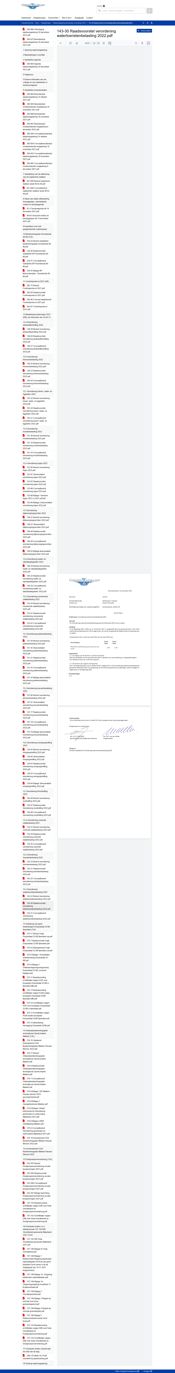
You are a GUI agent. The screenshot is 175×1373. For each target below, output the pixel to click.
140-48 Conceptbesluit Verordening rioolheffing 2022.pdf (37, 813)
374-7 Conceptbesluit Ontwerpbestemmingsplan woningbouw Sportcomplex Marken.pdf (34, 1083)
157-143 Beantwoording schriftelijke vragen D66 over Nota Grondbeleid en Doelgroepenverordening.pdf (37, 1207)
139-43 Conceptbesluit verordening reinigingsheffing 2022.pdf (35, 776)
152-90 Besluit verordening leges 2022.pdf (36, 468)
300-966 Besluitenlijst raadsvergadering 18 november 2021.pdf (36, 117)
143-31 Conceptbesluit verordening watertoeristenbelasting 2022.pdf (36, 916)
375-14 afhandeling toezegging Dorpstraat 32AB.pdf (36, 1024)
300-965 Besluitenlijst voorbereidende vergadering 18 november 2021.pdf (36, 107)
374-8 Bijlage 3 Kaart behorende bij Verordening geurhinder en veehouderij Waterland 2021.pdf (34, 1112)
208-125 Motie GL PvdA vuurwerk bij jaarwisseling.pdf (35, 1357)
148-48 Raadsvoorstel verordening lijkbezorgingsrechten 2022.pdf (37, 534)
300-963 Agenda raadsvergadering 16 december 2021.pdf (36, 67)
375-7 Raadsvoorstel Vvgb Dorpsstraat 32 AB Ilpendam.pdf (36, 942)
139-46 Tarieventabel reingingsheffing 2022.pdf (34, 758)
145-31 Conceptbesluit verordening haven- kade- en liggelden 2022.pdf (35, 421)
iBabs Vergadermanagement (126, 1371)
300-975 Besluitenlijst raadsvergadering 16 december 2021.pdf (36, 42)
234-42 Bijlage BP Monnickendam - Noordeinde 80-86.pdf (36, 273)
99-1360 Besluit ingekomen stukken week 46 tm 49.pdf (36, 182)
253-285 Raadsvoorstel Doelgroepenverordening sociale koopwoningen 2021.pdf (36, 1176)
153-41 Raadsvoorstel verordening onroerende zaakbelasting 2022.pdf (34, 616)
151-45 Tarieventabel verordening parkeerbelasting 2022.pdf (35, 651)
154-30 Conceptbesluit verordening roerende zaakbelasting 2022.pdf (34, 847)
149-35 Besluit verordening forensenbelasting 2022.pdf (36, 365)
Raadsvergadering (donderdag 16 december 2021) (69, 23)
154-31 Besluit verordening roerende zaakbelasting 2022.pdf (36, 828)
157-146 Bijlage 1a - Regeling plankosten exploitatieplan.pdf (37, 1275)
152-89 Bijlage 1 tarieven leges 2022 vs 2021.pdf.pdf (35, 497)
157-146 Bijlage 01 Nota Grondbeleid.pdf (35, 1250)
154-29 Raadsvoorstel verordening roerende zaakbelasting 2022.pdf (34, 837)
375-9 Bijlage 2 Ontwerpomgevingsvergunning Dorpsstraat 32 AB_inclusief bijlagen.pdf (36, 969)
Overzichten (53, 18)
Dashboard (26, 18)
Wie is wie (66, 18)
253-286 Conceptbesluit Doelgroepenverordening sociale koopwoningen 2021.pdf (36, 1186)
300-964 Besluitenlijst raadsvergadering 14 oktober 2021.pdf (35, 97)
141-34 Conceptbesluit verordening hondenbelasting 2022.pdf (35, 455)
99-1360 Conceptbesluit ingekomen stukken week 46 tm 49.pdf (36, 191)
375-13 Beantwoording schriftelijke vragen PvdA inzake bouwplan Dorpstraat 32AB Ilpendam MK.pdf (36, 994)
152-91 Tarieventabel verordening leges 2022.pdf (34, 475)
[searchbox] (121, 11)
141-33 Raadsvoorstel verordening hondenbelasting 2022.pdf (35, 445)
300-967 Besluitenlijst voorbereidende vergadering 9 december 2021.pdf (35, 127)
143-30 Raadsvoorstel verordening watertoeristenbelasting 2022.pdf (36, 906)
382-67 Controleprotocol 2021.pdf (35, 308)
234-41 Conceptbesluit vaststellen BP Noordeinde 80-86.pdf (36, 264)
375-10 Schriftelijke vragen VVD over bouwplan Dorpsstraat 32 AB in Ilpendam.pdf (36, 1006)
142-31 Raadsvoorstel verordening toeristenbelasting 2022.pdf (35, 871)
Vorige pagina (145, 31)
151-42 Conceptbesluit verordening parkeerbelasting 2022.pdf (35, 670)
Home (37, 23)
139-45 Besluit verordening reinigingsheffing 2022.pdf (36, 751)
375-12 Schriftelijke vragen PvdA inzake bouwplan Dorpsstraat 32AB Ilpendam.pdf (36, 1016)
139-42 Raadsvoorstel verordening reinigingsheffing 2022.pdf (35, 766)
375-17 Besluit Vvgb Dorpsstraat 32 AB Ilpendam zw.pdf (37, 935)
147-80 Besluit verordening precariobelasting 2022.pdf (36, 696)
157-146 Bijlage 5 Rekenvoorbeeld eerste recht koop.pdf (35, 1318)
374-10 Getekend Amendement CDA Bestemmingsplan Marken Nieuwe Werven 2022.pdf (37, 1044)
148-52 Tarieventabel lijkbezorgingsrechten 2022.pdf (36, 525)
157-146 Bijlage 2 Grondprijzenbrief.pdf (32, 1292)
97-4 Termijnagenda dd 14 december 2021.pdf (36, 210)
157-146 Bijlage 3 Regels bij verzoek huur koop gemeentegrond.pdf (37, 1301)
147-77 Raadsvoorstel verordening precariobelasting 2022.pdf (35, 715)
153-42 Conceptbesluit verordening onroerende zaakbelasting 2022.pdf (34, 626)
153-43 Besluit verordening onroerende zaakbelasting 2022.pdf (36, 606)
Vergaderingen (39, 18)
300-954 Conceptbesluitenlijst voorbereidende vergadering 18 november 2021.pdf (37, 146)
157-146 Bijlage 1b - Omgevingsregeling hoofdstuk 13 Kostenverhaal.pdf (37, 1284)
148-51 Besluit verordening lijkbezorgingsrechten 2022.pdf (36, 518)
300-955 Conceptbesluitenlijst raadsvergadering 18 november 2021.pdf (37, 156)
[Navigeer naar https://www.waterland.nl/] (33, 9)
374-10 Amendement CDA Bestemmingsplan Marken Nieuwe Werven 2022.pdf (37, 1141)
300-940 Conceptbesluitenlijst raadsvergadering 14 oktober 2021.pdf (37, 136)
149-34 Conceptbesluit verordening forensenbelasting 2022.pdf (35, 383)
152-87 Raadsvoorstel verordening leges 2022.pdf (34, 482)
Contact (89, 18)
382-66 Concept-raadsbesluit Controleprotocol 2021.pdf (37, 301)
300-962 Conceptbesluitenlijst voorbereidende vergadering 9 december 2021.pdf (37, 166)
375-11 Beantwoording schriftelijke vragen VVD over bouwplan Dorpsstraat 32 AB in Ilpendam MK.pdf (36, 981)
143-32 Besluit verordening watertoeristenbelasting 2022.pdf (36, 897)
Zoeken (99, 6)
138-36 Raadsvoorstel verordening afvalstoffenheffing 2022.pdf (36, 339)
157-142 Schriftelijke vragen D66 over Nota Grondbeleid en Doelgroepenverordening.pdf (36, 1218)
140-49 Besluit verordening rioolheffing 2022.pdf (36, 799)
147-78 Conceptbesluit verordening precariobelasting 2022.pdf (35, 725)
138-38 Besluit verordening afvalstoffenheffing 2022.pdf (36, 330)
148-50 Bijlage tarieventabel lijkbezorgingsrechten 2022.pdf (37, 552)
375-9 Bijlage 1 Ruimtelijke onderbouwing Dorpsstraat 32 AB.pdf (36, 957)
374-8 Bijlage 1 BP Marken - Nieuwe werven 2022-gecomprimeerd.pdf (37, 1094)
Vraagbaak (79, 18)
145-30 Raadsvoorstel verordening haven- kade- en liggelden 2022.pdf (35, 411)
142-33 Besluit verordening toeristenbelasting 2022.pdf (36, 863)
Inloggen (146, 1371)
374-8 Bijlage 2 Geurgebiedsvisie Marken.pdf (35, 1102)
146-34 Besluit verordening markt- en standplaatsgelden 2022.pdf (36, 569)
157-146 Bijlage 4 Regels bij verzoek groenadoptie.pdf (37, 1309)
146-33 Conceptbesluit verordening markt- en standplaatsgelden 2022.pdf (34, 588)
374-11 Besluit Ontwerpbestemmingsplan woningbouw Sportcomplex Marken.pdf (34, 1057)
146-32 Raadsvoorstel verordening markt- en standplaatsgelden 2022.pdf (34, 579)
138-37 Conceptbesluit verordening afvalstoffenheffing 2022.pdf (36, 349)
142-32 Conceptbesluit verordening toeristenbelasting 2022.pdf (35, 881)
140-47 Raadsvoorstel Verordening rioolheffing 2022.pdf (37, 806)
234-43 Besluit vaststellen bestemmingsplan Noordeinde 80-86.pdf (37, 244)
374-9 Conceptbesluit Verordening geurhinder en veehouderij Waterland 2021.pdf (36, 1131)
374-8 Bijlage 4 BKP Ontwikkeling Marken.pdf (33, 1122)
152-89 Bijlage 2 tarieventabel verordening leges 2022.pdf (37, 504)
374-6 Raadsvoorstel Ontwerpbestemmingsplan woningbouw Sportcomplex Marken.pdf (34, 1070)
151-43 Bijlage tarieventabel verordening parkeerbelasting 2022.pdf (37, 680)
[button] (149, 11)
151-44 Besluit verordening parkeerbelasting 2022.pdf (36, 642)
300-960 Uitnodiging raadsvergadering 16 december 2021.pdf (36, 32)
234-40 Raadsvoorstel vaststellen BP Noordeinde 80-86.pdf (36, 254)
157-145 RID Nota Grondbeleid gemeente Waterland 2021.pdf (37, 1242)
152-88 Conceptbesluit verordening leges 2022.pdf (34, 489)
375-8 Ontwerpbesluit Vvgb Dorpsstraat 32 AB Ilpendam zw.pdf (37, 949)
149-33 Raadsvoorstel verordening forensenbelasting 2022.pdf (35, 373)
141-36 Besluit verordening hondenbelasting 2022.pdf (36, 437)
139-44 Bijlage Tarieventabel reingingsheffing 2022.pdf (37, 784)
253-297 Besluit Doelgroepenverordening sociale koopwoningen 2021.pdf (36, 1166)
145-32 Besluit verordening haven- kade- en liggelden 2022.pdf (36, 401)
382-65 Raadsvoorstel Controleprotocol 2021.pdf (34, 293)
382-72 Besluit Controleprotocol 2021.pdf (34, 286)
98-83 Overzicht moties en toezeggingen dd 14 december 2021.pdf (36, 218)
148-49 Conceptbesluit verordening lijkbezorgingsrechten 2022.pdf (37, 544)
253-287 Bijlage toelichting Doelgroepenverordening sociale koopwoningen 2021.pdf (36, 1196)
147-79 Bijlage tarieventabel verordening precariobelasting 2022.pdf (37, 735)
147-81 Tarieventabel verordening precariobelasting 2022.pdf (35, 705)
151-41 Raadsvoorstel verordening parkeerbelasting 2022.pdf (35, 661)
